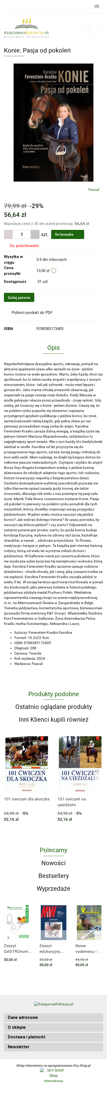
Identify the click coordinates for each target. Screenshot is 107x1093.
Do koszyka (64, 234)
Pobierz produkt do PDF (32, 312)
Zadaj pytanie (19, 297)
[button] (53, 1017)
